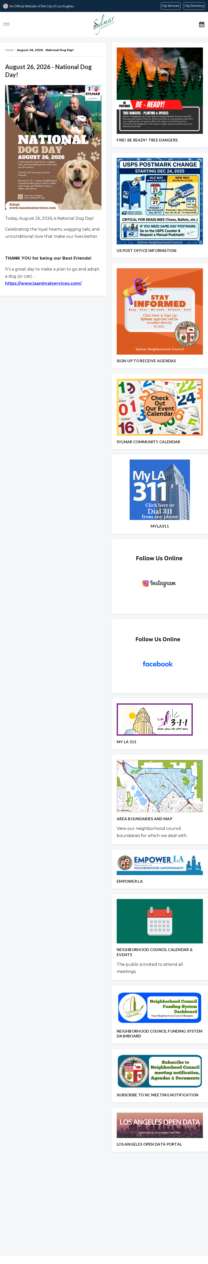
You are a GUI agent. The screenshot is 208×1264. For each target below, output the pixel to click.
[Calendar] (201, 24)
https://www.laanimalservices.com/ (43, 283)
